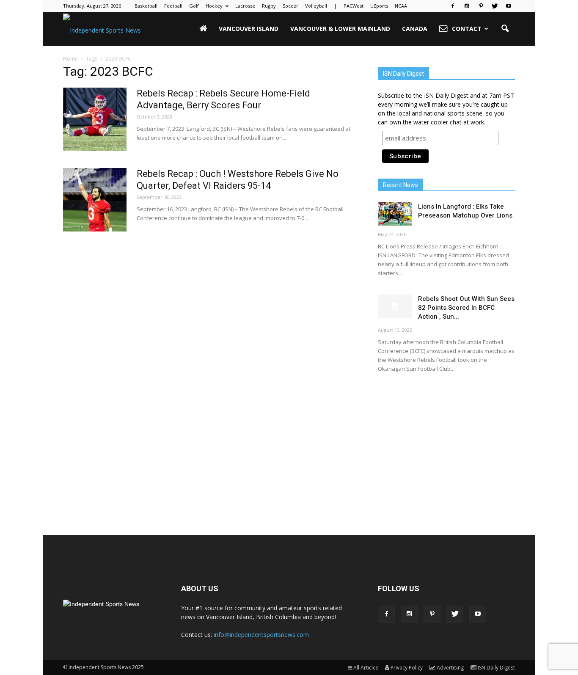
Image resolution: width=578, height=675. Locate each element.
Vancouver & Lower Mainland (340, 29)
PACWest (353, 6)
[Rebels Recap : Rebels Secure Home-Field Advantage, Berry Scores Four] (95, 119)
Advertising (450, 667)
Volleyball (316, 6)
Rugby (269, 6)
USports (379, 6)
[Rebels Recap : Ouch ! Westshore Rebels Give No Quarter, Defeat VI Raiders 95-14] (95, 199)
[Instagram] (466, 6)
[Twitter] (494, 6)
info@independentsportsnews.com (261, 635)
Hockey (214, 6)
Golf (194, 6)
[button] (505, 29)
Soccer (290, 6)
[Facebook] (452, 6)
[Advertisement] (446, 446)
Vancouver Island (248, 29)
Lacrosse (245, 6)
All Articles (365, 667)
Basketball (146, 6)
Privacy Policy (407, 667)
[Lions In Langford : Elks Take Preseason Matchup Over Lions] (395, 214)
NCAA (401, 6)
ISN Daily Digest (496, 667)
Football (173, 6)
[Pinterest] (480, 6)
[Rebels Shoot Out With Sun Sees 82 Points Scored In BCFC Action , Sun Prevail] (395, 306)
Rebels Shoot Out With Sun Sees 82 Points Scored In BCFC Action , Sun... (466, 307)
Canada (414, 29)
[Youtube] (508, 6)
